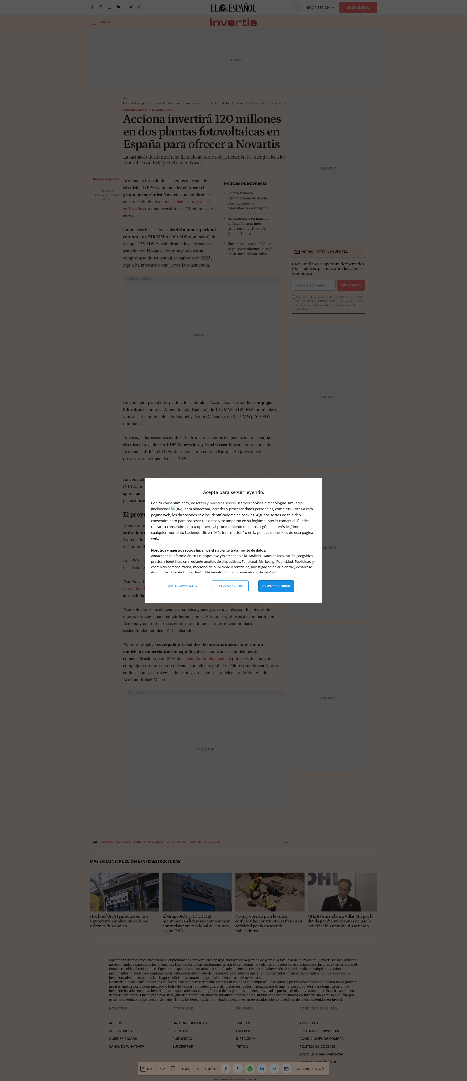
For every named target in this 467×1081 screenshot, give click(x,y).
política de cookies (273, 532)
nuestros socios (223, 502)
